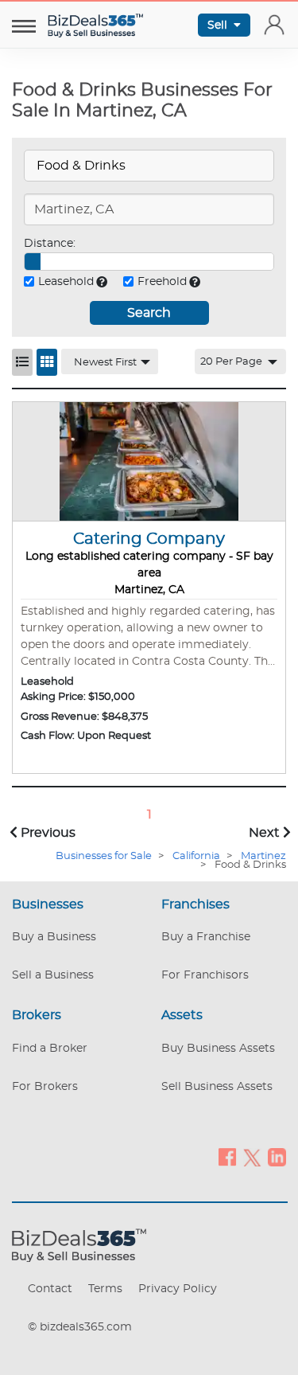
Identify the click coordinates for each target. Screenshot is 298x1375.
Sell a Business (53, 975)
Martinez (263, 856)
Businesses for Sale (104, 856)
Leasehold (66, 281)
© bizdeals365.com (80, 1327)
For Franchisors (205, 975)
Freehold (162, 281)
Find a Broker (49, 1048)
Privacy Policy (177, 1289)
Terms (105, 1289)
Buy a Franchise (205, 937)
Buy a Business (54, 937)
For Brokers (45, 1086)
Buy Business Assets (218, 1048)
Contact (50, 1289)
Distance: (49, 243)
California (196, 856)
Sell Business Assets (217, 1086)
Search (149, 313)
